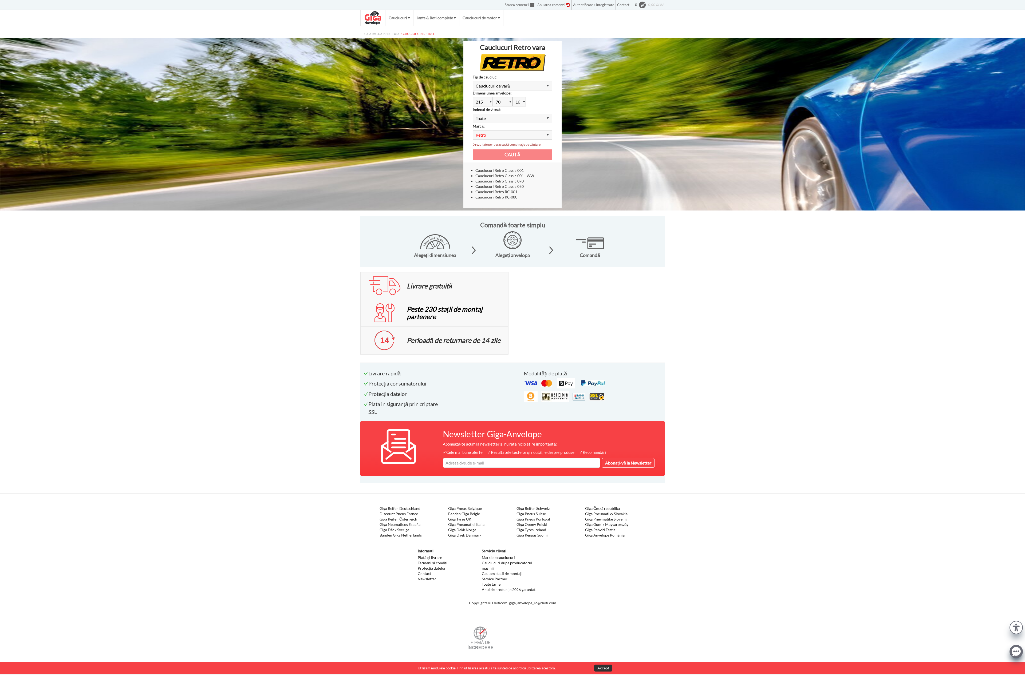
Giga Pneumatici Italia (466, 524)
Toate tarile (491, 584)
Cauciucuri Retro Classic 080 (499, 186)
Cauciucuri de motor (480, 17)
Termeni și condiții (433, 563)
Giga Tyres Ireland (531, 529)
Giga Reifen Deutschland (400, 508)
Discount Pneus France (399, 513)
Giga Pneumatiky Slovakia (606, 513)
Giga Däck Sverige (394, 529)
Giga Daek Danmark (464, 535)
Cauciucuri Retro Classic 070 (499, 181)
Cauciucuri (398, 17)
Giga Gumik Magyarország (606, 524)
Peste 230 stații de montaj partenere (444, 312)
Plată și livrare (430, 557)
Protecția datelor (432, 568)
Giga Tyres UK (459, 519)
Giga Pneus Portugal (533, 519)
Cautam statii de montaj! (502, 573)
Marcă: (479, 126)
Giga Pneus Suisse (531, 513)
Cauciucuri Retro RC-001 (496, 191)
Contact (424, 573)
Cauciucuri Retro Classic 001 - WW (504, 175)
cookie (451, 668)
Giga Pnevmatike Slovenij (606, 519)
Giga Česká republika (602, 508)
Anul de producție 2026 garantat (508, 589)
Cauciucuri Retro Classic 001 (499, 170)
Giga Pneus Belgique (465, 508)
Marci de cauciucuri (498, 557)
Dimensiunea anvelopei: (492, 93)
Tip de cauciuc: (485, 77)
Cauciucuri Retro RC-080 (496, 197)
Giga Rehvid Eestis (600, 529)
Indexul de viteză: (487, 109)
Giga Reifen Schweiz (533, 508)
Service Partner (494, 579)
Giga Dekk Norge (462, 529)
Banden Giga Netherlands (401, 535)
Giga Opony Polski (532, 524)
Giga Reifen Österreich (398, 519)
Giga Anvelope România (605, 535)
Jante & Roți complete (435, 17)
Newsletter (427, 579)
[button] (1016, 627)
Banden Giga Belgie (464, 513)
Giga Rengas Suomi (532, 535)
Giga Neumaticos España (400, 524)
